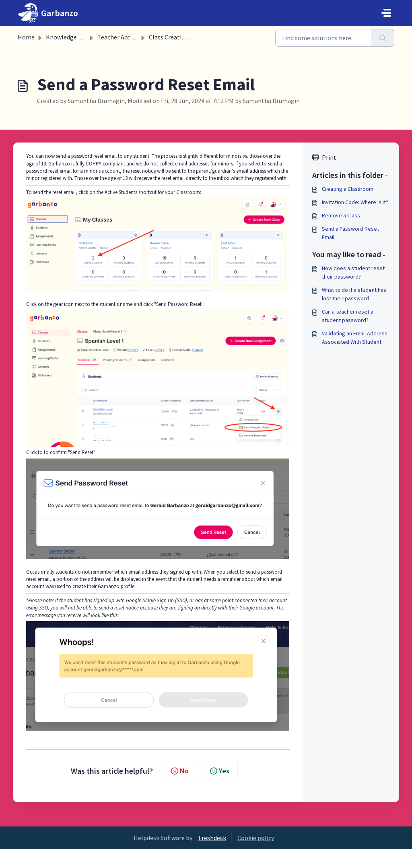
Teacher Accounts (121, 37)
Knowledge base (68, 37)
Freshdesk (212, 838)
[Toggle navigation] (386, 13)
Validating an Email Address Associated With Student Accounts (354, 338)
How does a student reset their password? (353, 272)
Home (26, 37)
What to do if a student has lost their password (354, 294)
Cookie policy (255, 838)
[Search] (382, 38)
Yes (224, 770)
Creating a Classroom (347, 188)
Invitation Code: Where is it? (355, 202)
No (184, 770)
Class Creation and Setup (183, 37)
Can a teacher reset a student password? (347, 316)
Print (329, 157)
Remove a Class (341, 215)
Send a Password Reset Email (350, 233)
